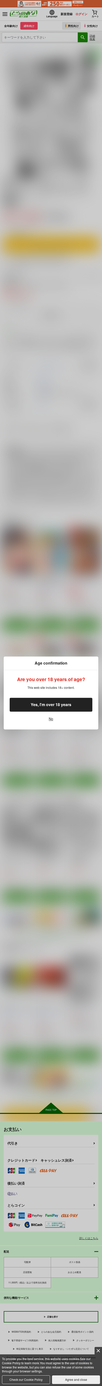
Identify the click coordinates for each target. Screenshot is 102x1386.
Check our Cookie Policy (26, 1379)
